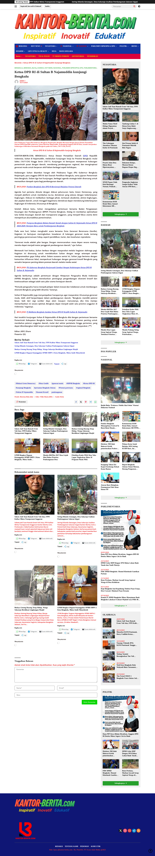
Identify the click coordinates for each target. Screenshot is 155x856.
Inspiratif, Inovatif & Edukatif (30, 6)
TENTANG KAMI (71, 846)
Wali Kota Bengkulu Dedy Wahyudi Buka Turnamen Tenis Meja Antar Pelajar (126, 666)
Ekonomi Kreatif (42, 392)
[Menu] (16, 6)
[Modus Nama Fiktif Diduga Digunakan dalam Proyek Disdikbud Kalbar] (111, 117)
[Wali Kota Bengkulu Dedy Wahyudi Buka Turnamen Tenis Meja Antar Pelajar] (109, 666)
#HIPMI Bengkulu (73, 383)
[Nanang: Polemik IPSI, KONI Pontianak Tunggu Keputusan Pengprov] (109, 644)
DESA (54, 51)
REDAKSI (59, 846)
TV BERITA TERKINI (60, 56)
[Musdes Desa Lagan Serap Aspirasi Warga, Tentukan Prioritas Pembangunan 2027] (110, 322)
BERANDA (27, 68)
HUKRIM (19, 51)
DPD (85, 155)
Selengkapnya (120, 214)
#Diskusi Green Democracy (25, 383)
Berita (18, 56)
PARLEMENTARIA (90, 68)
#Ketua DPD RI (89, 383)
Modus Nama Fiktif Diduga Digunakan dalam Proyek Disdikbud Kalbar (110, 126)
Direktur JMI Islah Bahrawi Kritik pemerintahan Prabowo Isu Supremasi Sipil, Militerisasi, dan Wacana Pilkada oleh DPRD (110, 446)
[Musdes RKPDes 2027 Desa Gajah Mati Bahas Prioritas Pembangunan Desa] (56, 446)
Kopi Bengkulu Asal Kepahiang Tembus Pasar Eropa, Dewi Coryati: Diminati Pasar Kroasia (120, 590)
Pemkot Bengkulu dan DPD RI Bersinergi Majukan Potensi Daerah (54, 186)
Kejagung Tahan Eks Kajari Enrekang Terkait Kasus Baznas (110, 467)
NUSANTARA (50, 46)
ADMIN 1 (22, 81)
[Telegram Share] (90, 402)
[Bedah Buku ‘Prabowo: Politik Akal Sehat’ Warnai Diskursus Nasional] (120, 383)
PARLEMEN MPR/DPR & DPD (103, 46)
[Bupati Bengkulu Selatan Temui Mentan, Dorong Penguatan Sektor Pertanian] (131, 457)
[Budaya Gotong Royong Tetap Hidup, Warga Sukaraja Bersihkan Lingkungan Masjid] (84, 419)
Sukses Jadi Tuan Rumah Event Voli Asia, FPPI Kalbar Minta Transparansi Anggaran (46, 343)
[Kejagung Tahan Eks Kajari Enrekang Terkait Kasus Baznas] (110, 457)
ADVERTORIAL (78, 56)
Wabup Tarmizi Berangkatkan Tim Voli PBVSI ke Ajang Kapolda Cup (126, 655)
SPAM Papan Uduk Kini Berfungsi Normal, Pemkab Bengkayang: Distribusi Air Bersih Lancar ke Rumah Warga (110, 184)
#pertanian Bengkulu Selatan (44, 388)
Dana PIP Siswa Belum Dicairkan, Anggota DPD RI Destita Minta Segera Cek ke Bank (120, 555)
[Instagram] (125, 831)
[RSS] (138, 831)
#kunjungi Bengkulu (23, 388)
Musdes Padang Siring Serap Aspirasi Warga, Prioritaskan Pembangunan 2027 (130, 332)
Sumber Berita (59, 397)
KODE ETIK (96, 846)
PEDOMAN (84, 846)
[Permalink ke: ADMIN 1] (16, 81)
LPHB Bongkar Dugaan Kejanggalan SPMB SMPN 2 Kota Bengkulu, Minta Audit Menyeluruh (50, 353)
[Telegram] (134, 831)
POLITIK (123, 46)
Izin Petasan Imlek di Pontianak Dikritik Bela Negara (130, 145)
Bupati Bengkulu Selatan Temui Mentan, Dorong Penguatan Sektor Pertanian (130, 467)
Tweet (56, 364)
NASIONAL (57, 68)
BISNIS (134, 46)
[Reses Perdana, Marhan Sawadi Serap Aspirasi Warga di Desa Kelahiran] (130, 763)
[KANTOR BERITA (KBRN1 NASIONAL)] (76, 26)
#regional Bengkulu (83, 388)
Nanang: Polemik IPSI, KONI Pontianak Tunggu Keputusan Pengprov (126, 644)
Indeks (47, 6)
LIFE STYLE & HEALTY (37, 51)
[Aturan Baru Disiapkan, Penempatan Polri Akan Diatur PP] (110, 478)
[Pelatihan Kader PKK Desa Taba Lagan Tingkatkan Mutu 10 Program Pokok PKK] (84, 446)
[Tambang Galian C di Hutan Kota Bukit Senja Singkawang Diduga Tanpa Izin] (130, 117)
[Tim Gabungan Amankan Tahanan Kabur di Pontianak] (111, 136)
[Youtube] (130, 831)
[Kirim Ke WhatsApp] (95, 402)
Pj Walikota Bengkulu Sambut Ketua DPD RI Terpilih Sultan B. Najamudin (57, 312)
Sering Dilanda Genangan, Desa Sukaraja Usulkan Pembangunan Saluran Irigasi (46, 2)
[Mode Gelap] (139, 6)
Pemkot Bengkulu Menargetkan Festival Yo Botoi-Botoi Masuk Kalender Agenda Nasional (110, 426)
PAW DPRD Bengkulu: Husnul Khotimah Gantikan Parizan (120, 573)
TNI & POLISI (44, 56)
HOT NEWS (35, 46)
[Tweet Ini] (81, 402)
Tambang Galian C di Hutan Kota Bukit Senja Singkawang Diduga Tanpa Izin (130, 126)
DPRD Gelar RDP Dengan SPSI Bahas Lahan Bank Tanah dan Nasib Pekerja (120, 564)
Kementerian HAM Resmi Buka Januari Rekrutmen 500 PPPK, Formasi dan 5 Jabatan (111, 204)
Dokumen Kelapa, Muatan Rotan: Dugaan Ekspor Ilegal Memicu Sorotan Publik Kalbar (130, 165)
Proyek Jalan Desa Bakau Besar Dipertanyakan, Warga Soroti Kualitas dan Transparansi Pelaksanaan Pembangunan (111, 165)
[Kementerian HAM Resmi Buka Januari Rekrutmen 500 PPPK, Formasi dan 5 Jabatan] (111, 194)
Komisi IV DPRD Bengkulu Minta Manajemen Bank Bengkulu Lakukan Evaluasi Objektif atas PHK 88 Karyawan (120, 599)
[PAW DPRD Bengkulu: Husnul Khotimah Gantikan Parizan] (111, 763)
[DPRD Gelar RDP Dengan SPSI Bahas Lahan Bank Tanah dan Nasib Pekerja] (130, 744)
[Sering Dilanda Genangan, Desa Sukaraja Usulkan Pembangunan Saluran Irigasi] (56, 419)
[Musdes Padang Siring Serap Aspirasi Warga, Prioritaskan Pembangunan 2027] (131, 322)
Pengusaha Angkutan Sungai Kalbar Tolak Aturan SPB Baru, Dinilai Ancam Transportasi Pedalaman (130, 184)
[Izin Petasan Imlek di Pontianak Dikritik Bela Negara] (130, 136)
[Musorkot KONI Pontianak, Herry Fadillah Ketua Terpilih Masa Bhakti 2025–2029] (109, 633)
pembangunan (57, 392)
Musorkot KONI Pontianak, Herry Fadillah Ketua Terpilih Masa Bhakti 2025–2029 (127, 633)
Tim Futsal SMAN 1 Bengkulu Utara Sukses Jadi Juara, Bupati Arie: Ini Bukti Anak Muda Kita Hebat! (127, 677)
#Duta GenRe (44, 383)
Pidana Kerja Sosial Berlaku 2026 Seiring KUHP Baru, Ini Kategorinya (130, 446)
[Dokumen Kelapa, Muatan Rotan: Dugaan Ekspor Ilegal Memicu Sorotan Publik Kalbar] (130, 156)
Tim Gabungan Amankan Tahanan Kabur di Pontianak (110, 145)
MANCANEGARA (66, 51)
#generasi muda (57, 383)
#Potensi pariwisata (66, 388)
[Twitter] (121, 831)
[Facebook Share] (76, 402)
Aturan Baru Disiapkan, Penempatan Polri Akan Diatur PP (110, 487)
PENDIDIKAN (92, 56)
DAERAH (40, 68)
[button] (134, 6)
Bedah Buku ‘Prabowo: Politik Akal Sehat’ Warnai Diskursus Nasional (120, 406)
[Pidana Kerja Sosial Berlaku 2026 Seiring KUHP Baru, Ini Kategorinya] (131, 437)
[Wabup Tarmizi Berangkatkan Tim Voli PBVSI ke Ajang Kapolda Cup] (109, 655)
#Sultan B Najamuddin (24, 392)
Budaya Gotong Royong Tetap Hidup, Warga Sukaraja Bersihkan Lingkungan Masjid (46, 349)
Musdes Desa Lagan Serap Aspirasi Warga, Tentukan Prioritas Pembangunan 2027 (109, 332)
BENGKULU (19, 68)
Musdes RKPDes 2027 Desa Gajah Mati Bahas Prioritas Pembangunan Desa (55, 457)
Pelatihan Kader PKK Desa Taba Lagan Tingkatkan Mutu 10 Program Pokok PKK (84, 457)
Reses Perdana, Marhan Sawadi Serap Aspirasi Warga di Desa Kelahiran (118, 581)
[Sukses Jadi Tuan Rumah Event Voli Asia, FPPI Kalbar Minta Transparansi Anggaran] (27, 419)
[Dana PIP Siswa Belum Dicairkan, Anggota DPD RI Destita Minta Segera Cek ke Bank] (120, 530)
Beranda (18, 63)
